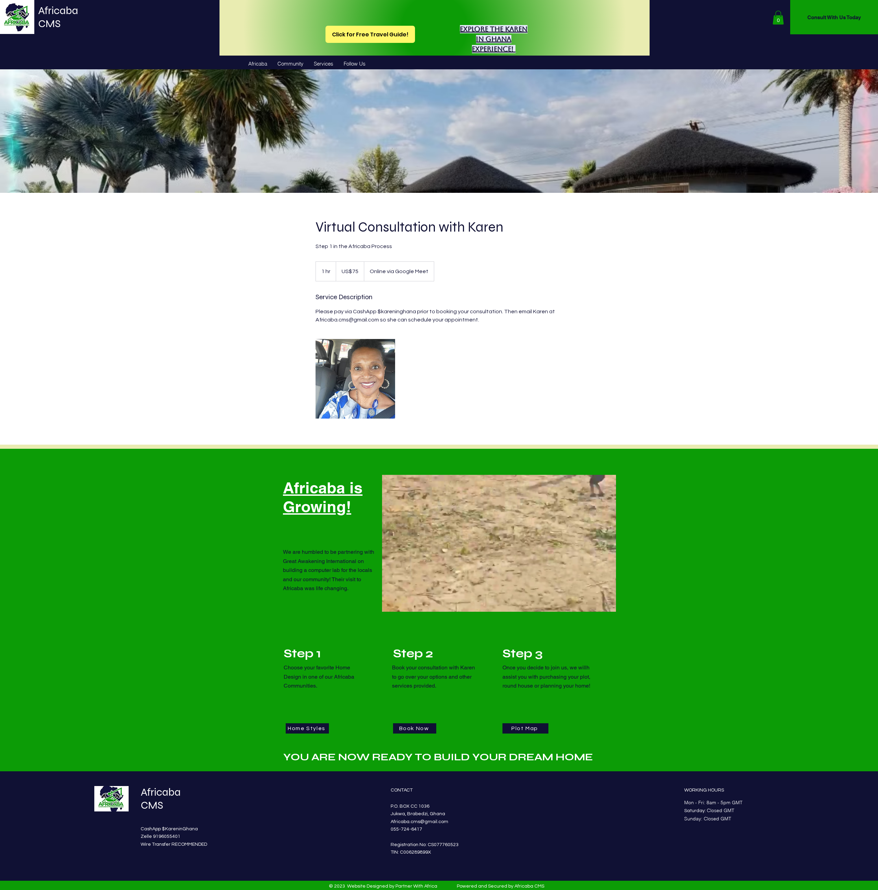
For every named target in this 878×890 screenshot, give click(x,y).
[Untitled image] (355, 379)
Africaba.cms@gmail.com (419, 821)
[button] (778, 18)
